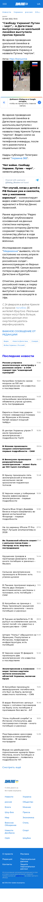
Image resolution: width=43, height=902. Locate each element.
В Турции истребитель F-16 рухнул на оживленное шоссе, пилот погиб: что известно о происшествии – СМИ (19, 623)
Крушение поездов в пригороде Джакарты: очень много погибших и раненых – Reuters (18, 560)
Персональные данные (27, 860)
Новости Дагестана (20, 341)
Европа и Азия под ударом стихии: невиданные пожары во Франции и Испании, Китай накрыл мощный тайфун (18, 417)
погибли (21, 307)
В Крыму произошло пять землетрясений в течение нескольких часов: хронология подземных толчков (17, 480)
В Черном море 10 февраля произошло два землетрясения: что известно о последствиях (18, 657)
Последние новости (18, 356)
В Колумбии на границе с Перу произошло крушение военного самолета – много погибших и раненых (18, 607)
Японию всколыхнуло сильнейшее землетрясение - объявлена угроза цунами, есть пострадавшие (19, 400)
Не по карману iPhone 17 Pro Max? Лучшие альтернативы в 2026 (19, 529)
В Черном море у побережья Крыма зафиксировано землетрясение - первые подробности (18, 497)
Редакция (7, 859)
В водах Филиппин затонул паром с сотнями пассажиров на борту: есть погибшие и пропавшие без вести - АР (19, 706)
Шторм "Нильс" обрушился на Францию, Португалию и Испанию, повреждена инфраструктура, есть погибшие (19, 640)
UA (38, 4)
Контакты (7, 864)
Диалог (4, 16)
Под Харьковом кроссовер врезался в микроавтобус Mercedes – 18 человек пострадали (17, 738)
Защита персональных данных (27, 866)
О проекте (7, 854)
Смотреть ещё (11, 767)
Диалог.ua (20, 876)
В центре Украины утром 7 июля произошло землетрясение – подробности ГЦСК (17, 434)
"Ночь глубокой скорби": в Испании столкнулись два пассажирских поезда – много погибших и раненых (19, 722)
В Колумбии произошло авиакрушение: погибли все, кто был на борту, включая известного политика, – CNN (18, 691)
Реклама (24, 854)
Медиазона (10, 251)
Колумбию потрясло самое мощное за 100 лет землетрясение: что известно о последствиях (18, 384)
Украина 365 (19, 158)
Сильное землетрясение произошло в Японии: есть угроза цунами (17, 574)
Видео (6, 341)
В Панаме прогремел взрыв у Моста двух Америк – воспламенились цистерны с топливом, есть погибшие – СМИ (19, 590)
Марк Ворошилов (18, 59)
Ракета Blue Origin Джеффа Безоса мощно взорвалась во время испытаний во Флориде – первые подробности (18, 514)
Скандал (35, 341)
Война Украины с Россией (14, 345)
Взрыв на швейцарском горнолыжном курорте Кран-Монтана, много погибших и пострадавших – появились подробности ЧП (18, 755)
